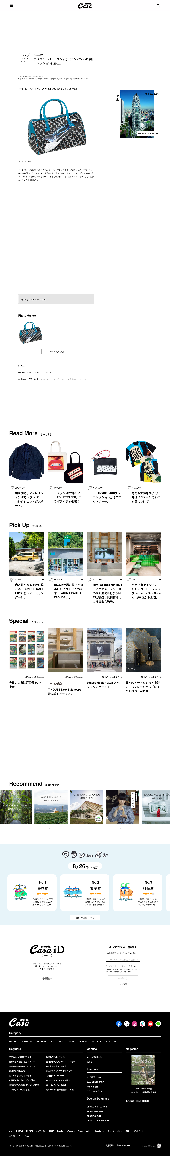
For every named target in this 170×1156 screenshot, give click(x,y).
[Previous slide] (51, 829)
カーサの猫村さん (94, 1057)
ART (61, 1041)
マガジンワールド (138, 1131)
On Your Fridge (24, 372)
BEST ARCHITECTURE (97, 1106)
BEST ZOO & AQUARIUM (98, 1120)
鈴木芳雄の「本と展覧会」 (57, 1066)
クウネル (111, 1131)
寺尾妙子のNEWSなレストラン (22, 1066)
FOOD (71, 1041)
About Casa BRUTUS (139, 1101)
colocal (89, 1131)
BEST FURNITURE (95, 1111)
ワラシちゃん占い (94, 1091)
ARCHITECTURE (45, 1041)
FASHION (27, 1041)
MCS (127, 1131)
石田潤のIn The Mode (55, 1075)
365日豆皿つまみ (94, 1077)
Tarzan (80, 1131)
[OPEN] (11, 5)
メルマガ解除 (123, 984)
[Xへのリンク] (127, 1024)
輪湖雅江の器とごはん (55, 1057)
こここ (119, 1131)
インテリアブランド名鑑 (19, 1089)
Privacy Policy (24, 1136)
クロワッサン (41, 1131)
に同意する (122, 966)
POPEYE (29, 1131)
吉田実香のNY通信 (17, 1071)
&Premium (70, 1131)
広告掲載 (12, 1136)
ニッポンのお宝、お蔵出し (57, 1085)
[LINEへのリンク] (158, 1024)
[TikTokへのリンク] (142, 1024)
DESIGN (13, 1041)
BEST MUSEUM (94, 1116)
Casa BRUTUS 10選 (95, 1082)
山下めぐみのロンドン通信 (20, 1075)
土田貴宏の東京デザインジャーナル (61, 1061)
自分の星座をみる (85, 917)
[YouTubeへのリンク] (150, 1024)
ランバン (47, 372)
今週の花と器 (92, 1086)
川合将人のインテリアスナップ (59, 1071)
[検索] (158, 5)
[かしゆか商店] (122, 807)
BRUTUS (19, 1131)
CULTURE (111, 1041)
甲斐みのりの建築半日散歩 (20, 1057)
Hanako (60, 1131)
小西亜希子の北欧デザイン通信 (22, 1080)
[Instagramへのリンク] (134, 1024)
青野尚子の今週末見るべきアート (23, 1061)
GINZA (51, 1131)
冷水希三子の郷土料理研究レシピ (60, 1089)
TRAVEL (83, 1041)
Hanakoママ (99, 1131)
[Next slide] (119, 829)
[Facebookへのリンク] (119, 1024)
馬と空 (89, 1061)
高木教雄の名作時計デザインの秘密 (24, 1085)
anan (11, 1131)
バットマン (37, 372)
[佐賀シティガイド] (51, 807)
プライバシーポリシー (117, 966)
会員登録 (47, 978)
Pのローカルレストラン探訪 (58, 1080)
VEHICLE (96, 1041)
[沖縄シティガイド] (86, 807)
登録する (123, 978)
